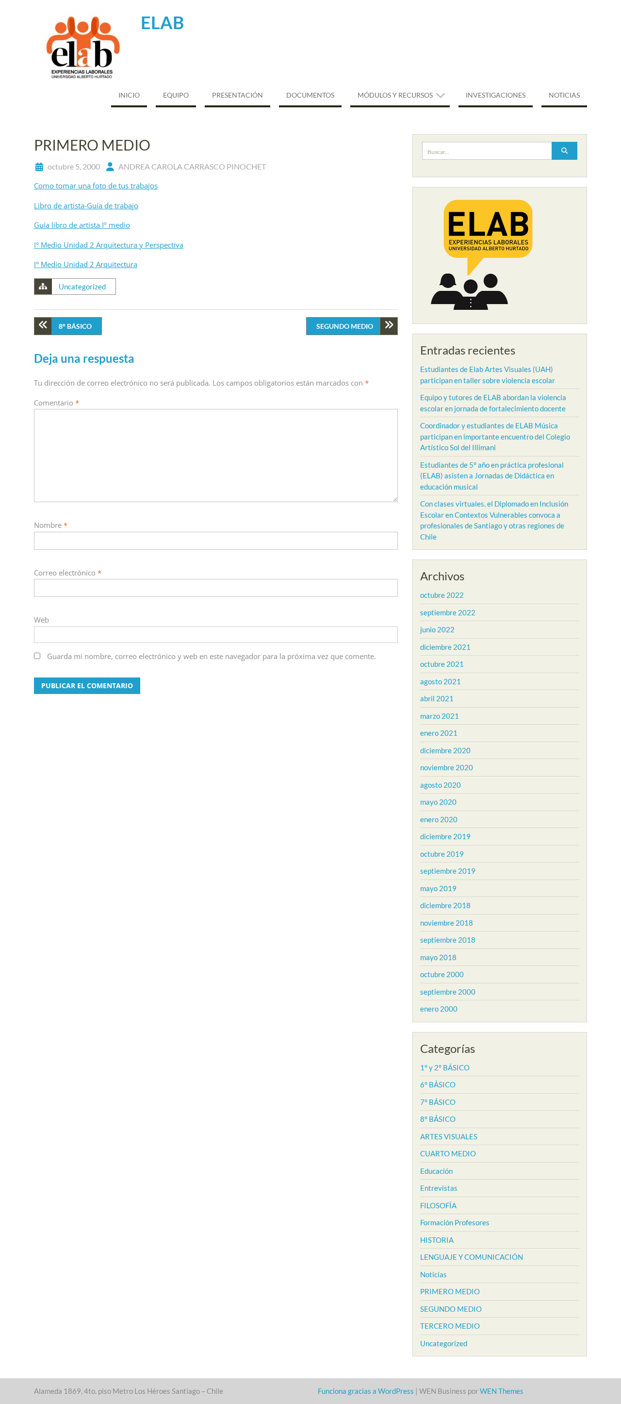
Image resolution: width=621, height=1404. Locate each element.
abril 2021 (437, 698)
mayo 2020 (438, 801)
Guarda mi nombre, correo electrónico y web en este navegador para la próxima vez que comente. (211, 656)
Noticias (564, 95)
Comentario (56, 402)
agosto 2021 (440, 681)
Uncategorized (82, 286)
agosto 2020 (440, 784)
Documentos (310, 95)
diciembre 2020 (445, 750)
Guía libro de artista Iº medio (82, 225)
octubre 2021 (442, 664)
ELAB (162, 22)
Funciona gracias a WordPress (366, 1391)
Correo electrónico (67, 572)
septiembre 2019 (447, 870)
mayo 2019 (438, 888)
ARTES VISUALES (448, 1136)
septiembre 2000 (447, 991)
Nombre (50, 525)
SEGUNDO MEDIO (344, 326)
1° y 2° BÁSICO (445, 1067)
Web (41, 620)
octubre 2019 (442, 853)
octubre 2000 (442, 974)
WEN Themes (501, 1391)
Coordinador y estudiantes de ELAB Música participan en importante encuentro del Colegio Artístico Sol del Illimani (495, 436)
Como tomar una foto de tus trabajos (96, 185)
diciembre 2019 (445, 836)
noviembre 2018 (446, 922)
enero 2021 (439, 732)
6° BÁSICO (438, 1084)
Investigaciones (495, 95)
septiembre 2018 (447, 939)
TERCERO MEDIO (450, 1325)
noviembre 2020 (446, 767)
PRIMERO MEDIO (450, 1291)
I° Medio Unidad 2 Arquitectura (85, 264)
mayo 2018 (438, 957)
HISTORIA (437, 1239)
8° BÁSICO (75, 326)
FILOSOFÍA (438, 1205)
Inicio (129, 95)
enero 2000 (439, 1008)
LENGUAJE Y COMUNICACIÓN (471, 1256)
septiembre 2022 (447, 612)
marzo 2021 (439, 715)
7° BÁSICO (438, 1102)
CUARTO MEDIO (448, 1153)
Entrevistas (439, 1188)
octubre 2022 (442, 595)
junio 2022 (437, 629)
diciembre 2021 (445, 647)
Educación (436, 1171)
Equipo (176, 95)
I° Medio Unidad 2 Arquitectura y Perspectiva (108, 245)
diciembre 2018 (445, 905)
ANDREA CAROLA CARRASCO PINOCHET (192, 166)
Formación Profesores (455, 1222)
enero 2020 (439, 819)
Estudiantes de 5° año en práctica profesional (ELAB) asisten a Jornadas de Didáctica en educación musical (492, 475)
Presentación (237, 95)
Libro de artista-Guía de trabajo (86, 205)
